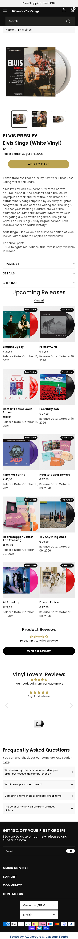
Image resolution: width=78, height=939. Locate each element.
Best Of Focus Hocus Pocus (17, 410)
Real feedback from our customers (39, 684)
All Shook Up (11, 602)
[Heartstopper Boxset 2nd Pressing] (21, 514)
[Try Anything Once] (57, 514)
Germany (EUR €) (35, 905)
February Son (49, 409)
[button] (6, 11)
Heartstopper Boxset (54, 475)
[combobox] (40, 21)
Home (10, 30)
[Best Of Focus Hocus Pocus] (21, 387)
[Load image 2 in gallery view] (39, 119)
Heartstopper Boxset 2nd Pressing (18, 538)
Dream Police (49, 602)
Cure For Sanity (14, 475)
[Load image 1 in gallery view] (20, 119)
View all (39, 300)
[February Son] (57, 387)
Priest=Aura (48, 347)
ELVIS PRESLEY (20, 135)
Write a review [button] (39, 651)
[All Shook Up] (21, 580)
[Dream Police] (57, 580)
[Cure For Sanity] (21, 452)
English (27, 915)
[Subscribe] (70, 851)
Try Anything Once (52, 537)
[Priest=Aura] (57, 324)
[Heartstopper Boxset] (57, 452)
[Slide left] (7, 119)
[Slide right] (71, 119)
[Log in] (64, 10)
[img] (39, 680)
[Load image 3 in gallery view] (59, 119)
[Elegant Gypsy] (21, 324)
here (6, 762)
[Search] (68, 21)
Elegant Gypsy (13, 347)
